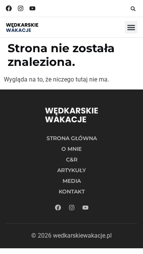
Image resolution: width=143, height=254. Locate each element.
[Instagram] (21, 8)
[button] (133, 9)
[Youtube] (32, 8)
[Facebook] (9, 8)
